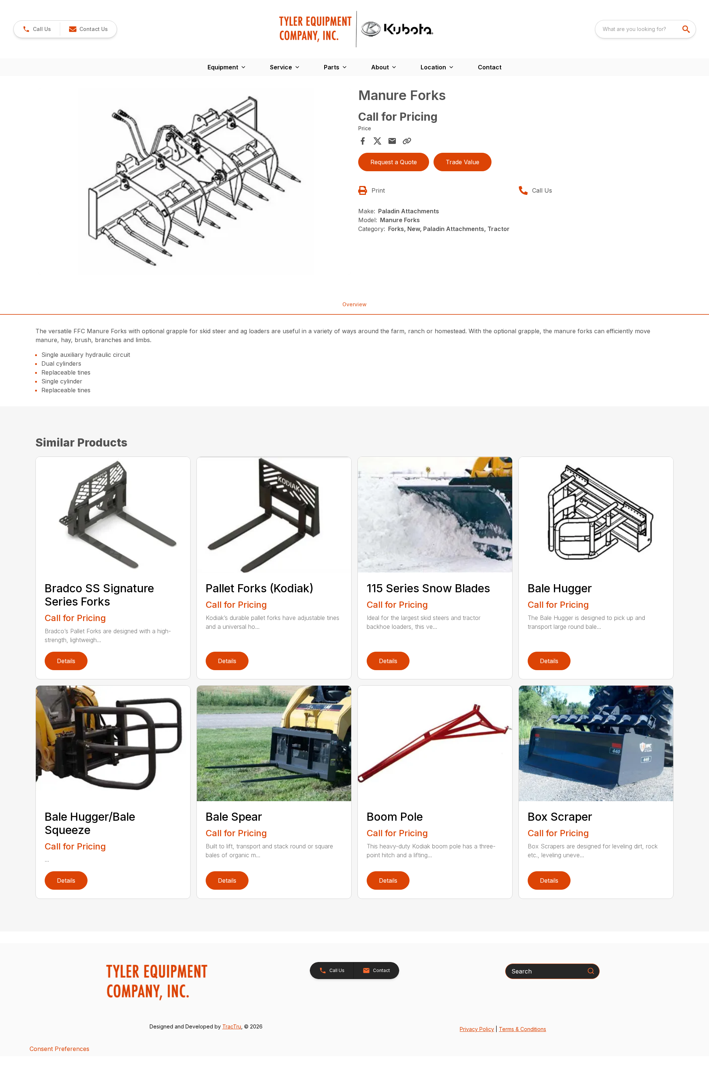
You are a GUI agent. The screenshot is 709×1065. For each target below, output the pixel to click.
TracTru (231, 1026)
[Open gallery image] (194, 181)
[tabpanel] (194, 183)
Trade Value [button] (462, 162)
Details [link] (66, 661)
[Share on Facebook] (362, 141)
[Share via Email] (392, 141)
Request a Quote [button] (393, 162)
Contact (489, 67)
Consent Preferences (59, 1048)
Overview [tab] (354, 304)
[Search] (590, 971)
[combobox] (645, 29)
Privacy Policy (477, 1029)
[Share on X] (377, 141)
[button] (37, 29)
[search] (687, 29)
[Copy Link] (407, 141)
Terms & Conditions (522, 1029)
